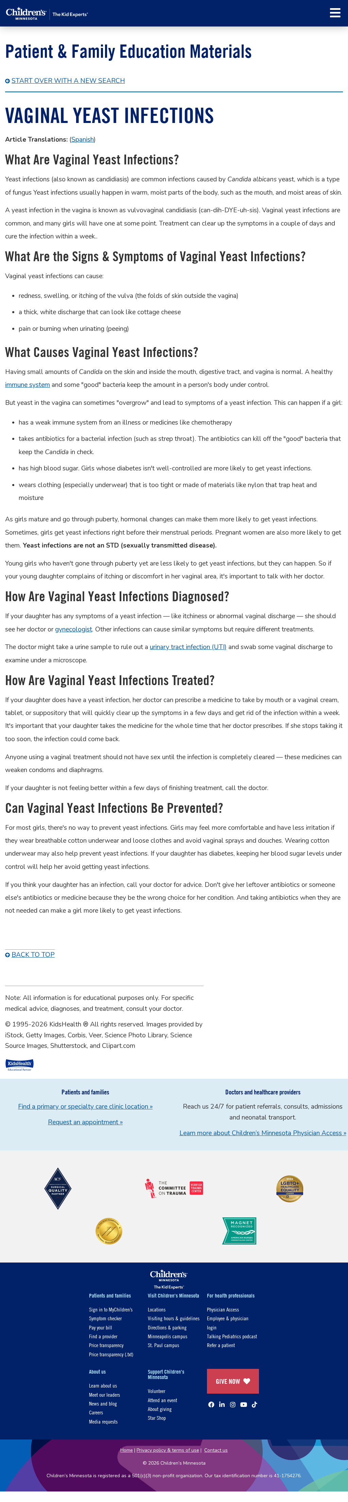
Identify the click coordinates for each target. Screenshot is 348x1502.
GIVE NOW (228, 1381)
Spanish (82, 139)
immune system (27, 384)
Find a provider (103, 1336)
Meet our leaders (104, 1394)
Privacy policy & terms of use (168, 1450)
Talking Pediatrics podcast (232, 1336)
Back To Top (33, 954)
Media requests (103, 1421)
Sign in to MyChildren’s (111, 1309)
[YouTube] (244, 1404)
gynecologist (73, 629)
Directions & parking (167, 1327)
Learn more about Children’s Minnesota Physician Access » (262, 1133)
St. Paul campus (163, 1345)
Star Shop (157, 1417)
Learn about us (103, 1385)
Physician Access (223, 1309)
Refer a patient (221, 1345)
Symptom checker (105, 1318)
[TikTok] (254, 1404)
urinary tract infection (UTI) (188, 647)
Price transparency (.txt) (111, 1354)
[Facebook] (211, 1404)
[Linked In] (222, 1404)
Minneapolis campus (167, 1336)
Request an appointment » (85, 1122)
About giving (160, 1409)
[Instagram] (233, 1404)
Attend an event (162, 1400)
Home (126, 1450)
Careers (96, 1412)
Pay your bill (100, 1327)
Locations (157, 1309)
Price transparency (106, 1345)
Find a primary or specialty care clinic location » (85, 1106)
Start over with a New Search (68, 80)
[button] (335, 13)
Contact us (216, 1450)
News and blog (103, 1403)
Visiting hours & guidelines (173, 1318)
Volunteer (156, 1391)
